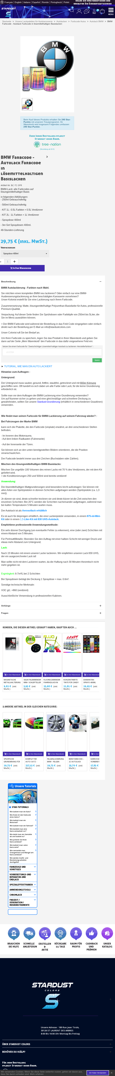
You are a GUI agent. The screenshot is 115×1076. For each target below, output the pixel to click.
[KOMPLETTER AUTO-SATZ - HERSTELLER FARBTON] (34, 732)
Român (45, 2)
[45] (102, 11)
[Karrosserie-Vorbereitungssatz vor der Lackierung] (99, 732)
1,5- (39, 519)
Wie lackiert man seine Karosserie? (19, 846)
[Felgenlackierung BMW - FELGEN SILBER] (55, 732)
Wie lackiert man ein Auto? (20, 812)
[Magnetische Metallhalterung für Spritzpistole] (12, 652)
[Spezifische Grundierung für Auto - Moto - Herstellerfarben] (12, 732)
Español (36, 2)
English (18, 2)
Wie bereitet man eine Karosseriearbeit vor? (18, 830)
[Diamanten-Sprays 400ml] (92, 652)
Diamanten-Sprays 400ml (89, 681)
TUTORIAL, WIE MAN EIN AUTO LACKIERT (28, 366)
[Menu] (111, 10)
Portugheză (56, 2)
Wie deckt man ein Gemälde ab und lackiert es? (21, 835)
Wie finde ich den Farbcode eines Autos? (20, 816)
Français (8, 2)
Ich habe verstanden (97, 1073)
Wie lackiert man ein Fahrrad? (21, 826)
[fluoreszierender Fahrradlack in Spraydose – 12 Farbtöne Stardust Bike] (52, 652)
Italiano (27, 2)
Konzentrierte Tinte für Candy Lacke (71, 682)
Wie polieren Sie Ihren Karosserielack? (18, 841)
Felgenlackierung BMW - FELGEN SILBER (55, 762)
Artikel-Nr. (5, 185)
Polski (66, 2)
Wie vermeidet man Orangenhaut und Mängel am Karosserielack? (22, 852)
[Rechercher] (72, 10)
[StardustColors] (8, 12)
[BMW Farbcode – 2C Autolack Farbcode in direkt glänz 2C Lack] (47, 157)
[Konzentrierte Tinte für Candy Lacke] (72, 652)
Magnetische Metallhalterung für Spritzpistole (12, 682)
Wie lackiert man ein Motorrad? (18, 821)
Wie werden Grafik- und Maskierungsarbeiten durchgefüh (19, 860)
